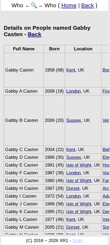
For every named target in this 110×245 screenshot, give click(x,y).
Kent (70, 70)
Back (87, 5)
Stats (77, 240)
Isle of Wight (78, 165)
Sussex (73, 120)
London (73, 91)
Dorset (73, 188)
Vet (106, 120)
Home (69, 5)
